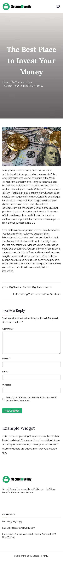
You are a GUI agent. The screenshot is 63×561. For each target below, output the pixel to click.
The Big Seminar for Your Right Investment (27, 287)
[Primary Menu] (58, 6)
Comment (8, 329)
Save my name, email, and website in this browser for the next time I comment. (31, 399)
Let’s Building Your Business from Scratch (36, 294)
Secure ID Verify (40, 556)
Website (6, 385)
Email (5, 372)
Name (6, 359)
